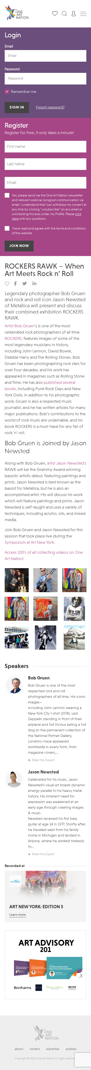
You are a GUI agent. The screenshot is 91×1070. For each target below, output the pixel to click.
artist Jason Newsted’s (66, 463)
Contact (35, 1049)
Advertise (52, 1049)
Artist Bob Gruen (20, 326)
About (19, 1049)
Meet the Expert (43, 760)
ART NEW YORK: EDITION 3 (36, 907)
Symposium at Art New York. (30, 542)
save (7, 284)
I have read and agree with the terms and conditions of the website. (49, 231)
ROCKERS (13, 339)
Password (12, 69)
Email (9, 46)
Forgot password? (50, 107)
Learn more (17, 914)
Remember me (23, 92)
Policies (71, 1049)
